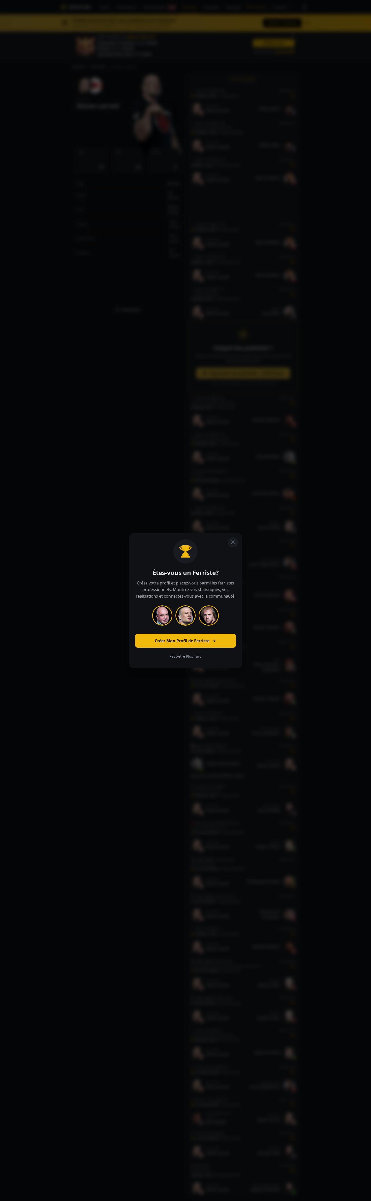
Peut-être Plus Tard (185, 656)
